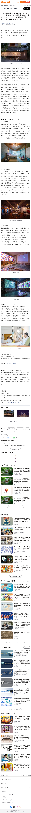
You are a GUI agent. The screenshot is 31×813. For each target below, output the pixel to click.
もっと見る (26, 514)
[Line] (14, 437)
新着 (2, 5)
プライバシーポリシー (7, 800)
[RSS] (20, 807)
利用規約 (3, 797)
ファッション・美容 (21, 5)
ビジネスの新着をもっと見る (15, 709)
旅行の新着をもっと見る (15, 576)
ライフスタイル (20, 428)
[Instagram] (17, 807)
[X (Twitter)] (11, 437)
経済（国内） (4, 434)
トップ (2, 775)
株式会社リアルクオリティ (7, 23)
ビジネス (27, 428)
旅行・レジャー (11, 428)
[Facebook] (8, 437)
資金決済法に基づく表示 (8, 802)
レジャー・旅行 (11, 431)
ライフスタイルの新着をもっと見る (15, 642)
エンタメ (6, 5)
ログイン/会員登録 (25, 1)
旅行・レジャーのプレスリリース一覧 (15, 775)
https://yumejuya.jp (12, 363)
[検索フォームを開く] (18, 2)
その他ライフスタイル (22, 431)
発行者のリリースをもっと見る (15, 506)
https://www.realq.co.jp (13, 402)
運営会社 (3, 791)
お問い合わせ (15, 449)
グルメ (10, 5)
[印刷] (17, 437)
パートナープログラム (7, 794)
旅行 (14, 5)
